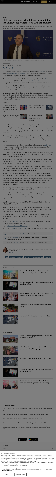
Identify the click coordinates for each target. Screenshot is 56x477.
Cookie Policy (33, 461)
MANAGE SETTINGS (20, 474)
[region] (28, 464)
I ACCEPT (7, 474)
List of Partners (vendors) (6, 470)
